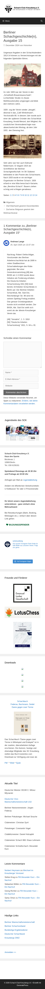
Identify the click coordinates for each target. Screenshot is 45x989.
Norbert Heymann (12, 870)
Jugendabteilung (30, 480)
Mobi (12, 763)
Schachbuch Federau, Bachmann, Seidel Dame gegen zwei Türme (22, 704)
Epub (18, 763)
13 (33, 195)
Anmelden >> (10, 952)
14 (36, 195)
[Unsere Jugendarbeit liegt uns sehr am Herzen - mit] (34, 554)
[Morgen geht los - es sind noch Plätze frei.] (10, 554)
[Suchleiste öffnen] (41, 21)
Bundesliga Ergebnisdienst (16, 930)
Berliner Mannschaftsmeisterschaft (20, 922)
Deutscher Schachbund (15, 934)
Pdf (6, 763)
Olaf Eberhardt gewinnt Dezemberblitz (22, 206)
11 (28, 195)
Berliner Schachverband (15, 926)
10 (26, 195)
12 (31, 195)
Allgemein (10, 202)
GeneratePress (22, 985)
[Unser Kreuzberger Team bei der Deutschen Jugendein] (22, 554)
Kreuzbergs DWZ (12, 938)
